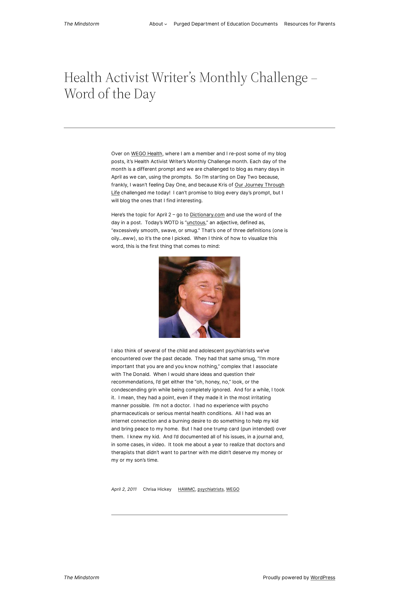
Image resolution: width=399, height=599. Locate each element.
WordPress (323, 577)
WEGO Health (146, 153)
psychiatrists (211, 489)
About (156, 24)
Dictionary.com (207, 214)
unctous (196, 222)
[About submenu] (165, 24)
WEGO (232, 489)
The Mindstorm (81, 24)
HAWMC (186, 489)
